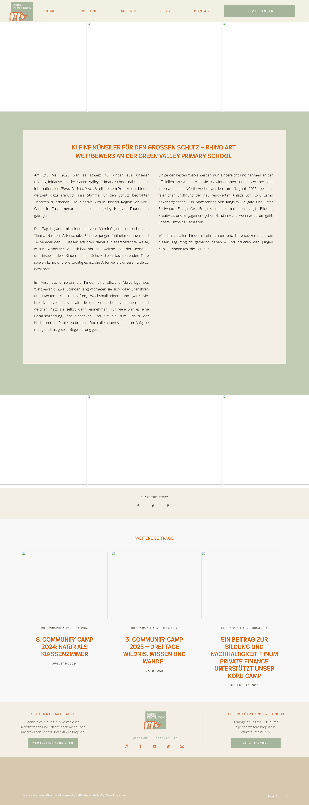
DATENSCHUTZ (167, 738)
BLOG (165, 11)
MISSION (128, 11)
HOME (50, 11)
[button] (8, 797)
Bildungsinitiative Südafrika (64, 628)
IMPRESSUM (140, 738)
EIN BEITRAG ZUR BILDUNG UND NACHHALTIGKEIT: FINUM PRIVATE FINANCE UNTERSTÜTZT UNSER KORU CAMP (244, 657)
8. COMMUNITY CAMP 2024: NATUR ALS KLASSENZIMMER (64, 646)
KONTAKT (202, 11)
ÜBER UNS (88, 11)
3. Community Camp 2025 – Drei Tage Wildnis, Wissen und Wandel (154, 649)
